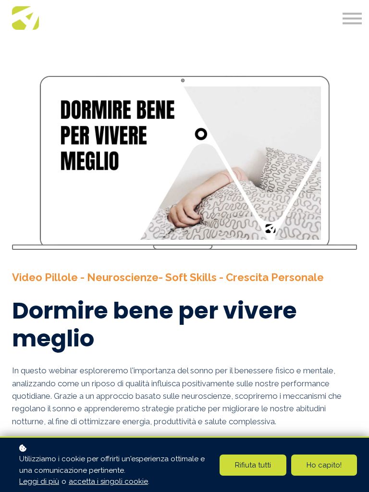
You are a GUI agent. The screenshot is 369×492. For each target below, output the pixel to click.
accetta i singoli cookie (108, 481)
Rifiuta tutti (253, 465)
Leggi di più (39, 481)
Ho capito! (324, 465)
